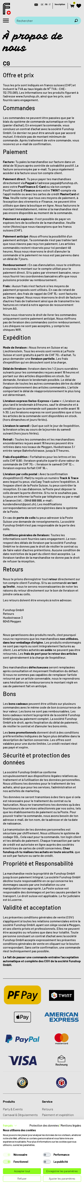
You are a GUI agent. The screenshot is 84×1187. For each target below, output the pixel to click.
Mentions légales (71, 1125)
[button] (10, 1125)
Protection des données (44, 1125)
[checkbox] (7, 1155)
